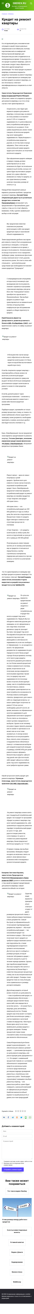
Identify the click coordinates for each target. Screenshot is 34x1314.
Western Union (17, 1272)
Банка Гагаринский (9, 96)
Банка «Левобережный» (14, 443)
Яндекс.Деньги (17, 1252)
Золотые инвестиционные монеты (17, 1231)
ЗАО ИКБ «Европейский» (19, 783)
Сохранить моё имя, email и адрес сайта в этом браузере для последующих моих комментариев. (18, 1163)
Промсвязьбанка (8, 203)
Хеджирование (17, 1262)
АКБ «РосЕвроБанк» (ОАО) (18, 323)
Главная (4, 14)
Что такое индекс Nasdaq (17, 1191)
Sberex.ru (19, 3)
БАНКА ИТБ (20, 585)
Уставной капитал (17, 1242)
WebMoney (17, 1282)
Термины (11, 14)
